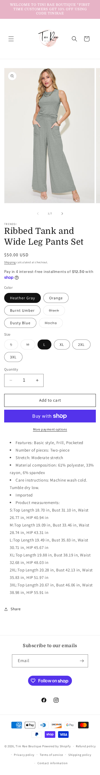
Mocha (54, 324)
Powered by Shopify (56, 746)
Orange (56, 297)
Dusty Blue (20, 322)
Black (57, 311)
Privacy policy (24, 755)
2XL (81, 344)
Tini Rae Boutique (28, 746)
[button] (11, 39)
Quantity (11, 369)
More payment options (50, 429)
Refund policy (86, 746)
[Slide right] (62, 213)
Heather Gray (22, 297)
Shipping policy (79, 755)
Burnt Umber (22, 310)
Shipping (10, 262)
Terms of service (51, 755)
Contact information (53, 763)
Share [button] (16, 608)
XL (62, 344)
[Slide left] (38, 213)
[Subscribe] (82, 660)
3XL (13, 356)
